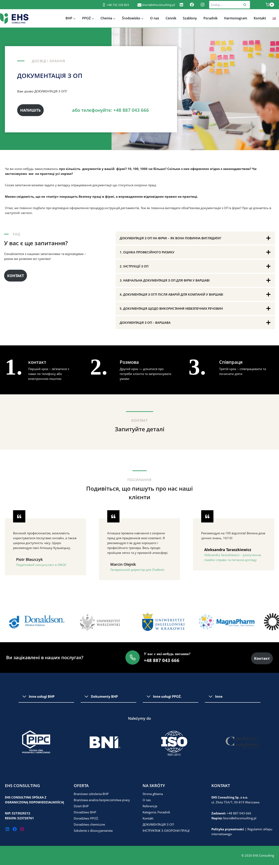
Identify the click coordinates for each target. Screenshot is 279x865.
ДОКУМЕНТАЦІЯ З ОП (158, 824)
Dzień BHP (81, 806)
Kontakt (260, 18)
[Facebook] (191, 4)
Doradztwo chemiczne (89, 824)
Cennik (171, 18)
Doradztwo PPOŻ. (86, 818)
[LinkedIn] (181, 4)
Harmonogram (235, 18)
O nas (154, 18)
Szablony (190, 18)
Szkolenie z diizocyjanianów (93, 830)
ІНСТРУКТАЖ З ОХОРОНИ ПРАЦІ (166, 830)
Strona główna (153, 794)
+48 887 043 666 (239, 813)
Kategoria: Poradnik (156, 812)
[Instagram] (202, 4)
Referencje (150, 806)
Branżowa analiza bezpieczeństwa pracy (102, 800)
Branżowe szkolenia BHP (91, 794)
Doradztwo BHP (85, 812)
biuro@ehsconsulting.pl (239, 818)
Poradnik (210, 18)
